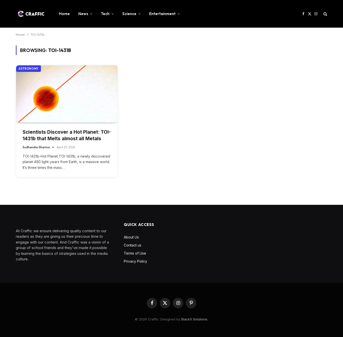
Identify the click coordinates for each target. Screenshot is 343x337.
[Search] (324, 14)
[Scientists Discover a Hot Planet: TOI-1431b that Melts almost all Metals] (67, 93)
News (83, 13)
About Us (131, 237)
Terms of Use (135, 253)
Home (64, 13)
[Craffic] (31, 14)
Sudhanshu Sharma (36, 147)
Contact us (132, 245)
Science (129, 13)
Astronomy (28, 68)
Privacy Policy (135, 261)
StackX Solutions (194, 319)
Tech (105, 13)
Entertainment (162, 13)
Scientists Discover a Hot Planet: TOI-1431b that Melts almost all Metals (67, 135)
